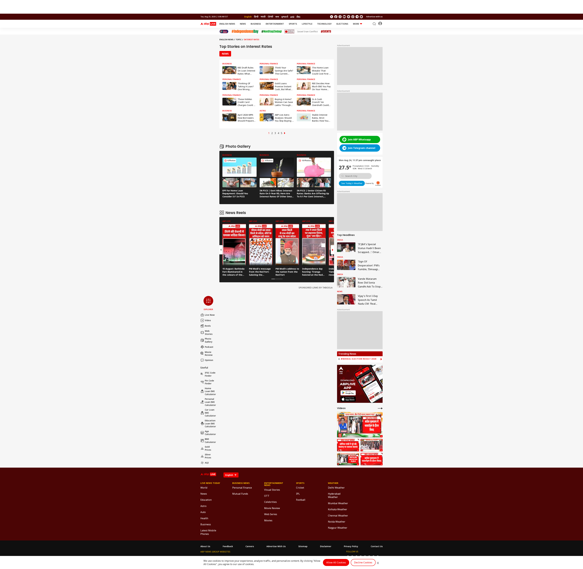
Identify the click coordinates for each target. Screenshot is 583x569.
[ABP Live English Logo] (208, 24)
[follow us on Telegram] (357, 17)
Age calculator (210, 433)
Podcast (209, 346)
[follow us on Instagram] (348, 17)
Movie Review (209, 354)
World (203, 487)
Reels (208, 325)
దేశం (298, 16)
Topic (239, 39)
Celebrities (270, 502)
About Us (205, 546)
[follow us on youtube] (344, 17)
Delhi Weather (336, 487)
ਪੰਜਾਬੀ (270, 16)
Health (204, 518)
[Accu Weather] (378, 183)
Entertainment (275, 23)
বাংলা (277, 16)
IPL (298, 493)
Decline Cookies (363, 562)
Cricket (300, 487)
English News (227, 23)
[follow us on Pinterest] (353, 17)
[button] (208, 303)
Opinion (209, 360)
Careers (249, 546)
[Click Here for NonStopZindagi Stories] (271, 31)
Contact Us (377, 546)
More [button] (356, 23)
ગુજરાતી (284, 16)
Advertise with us (374, 16)
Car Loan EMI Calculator (210, 412)
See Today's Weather (351, 183)
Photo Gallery (208, 340)
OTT (266, 496)
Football (300, 499)
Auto (203, 512)
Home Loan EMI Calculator (210, 391)
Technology (324, 23)
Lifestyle (307, 23)
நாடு (292, 16)
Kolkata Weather (337, 509)
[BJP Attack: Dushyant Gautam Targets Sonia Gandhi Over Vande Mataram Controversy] (360, 425)
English (248, 16)
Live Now (210, 314)
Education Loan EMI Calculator (210, 423)
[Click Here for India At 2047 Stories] (223, 31)
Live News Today (210, 483)
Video (208, 320)
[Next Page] (284, 133)
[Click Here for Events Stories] (326, 31)
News (243, 23)
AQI (207, 462)
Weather (333, 483)
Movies (268, 520)
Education (206, 499)
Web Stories (208, 332)
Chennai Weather (338, 515)
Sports (293, 23)
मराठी (263, 16)
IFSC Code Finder (210, 374)
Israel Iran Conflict (307, 32)
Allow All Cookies (336, 562)
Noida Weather (336, 521)
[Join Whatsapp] (361, 17)
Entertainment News (273, 484)
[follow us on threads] (340, 17)
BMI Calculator (210, 440)
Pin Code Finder (209, 382)
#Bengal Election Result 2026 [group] (359, 359)
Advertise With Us (276, 546)
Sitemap (302, 546)
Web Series (270, 514)
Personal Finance (242, 487)
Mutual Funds (240, 493)
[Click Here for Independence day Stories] (245, 31)
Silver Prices (208, 456)
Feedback (228, 546)
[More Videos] (380, 408)
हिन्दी (256, 16)
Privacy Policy (351, 546)
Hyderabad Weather (334, 495)
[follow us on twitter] (331, 17)
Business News (241, 483)
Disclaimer (325, 546)
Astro (203, 506)
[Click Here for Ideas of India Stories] (289, 31)
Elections (342, 23)
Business (256, 23)
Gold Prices (208, 448)
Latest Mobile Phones (208, 532)
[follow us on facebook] (336, 17)
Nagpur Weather (337, 527)
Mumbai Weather (338, 503)
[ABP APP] (348, 392)
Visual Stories (272, 489)
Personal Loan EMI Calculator (210, 401)
